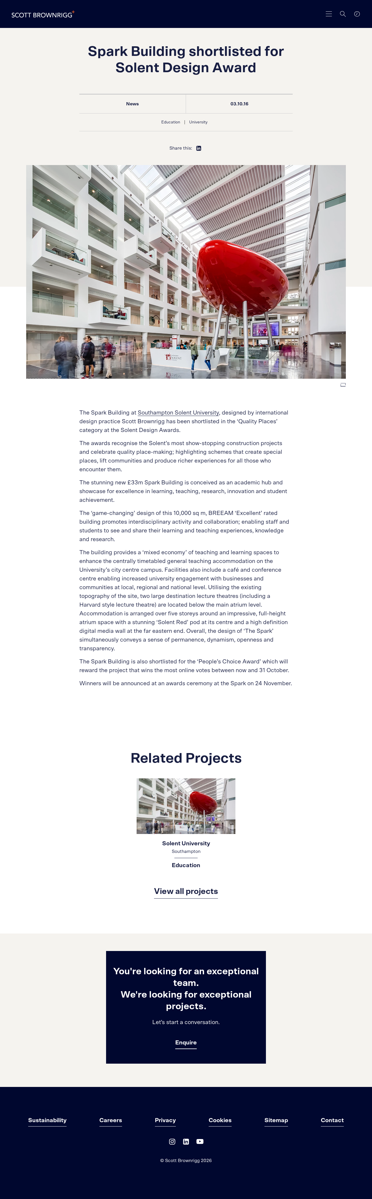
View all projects (186, 892)
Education (170, 122)
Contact (332, 1120)
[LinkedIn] (186, 1142)
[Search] (342, 13)
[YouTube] (199, 1142)
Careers (110, 1120)
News (132, 104)
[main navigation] (329, 13)
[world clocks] (356, 13)
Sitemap (276, 1120)
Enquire (186, 1043)
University (198, 122)
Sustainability (47, 1120)
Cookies (220, 1120)
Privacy (165, 1120)
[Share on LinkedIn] (199, 148)
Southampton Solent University (178, 413)
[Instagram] (172, 1142)
